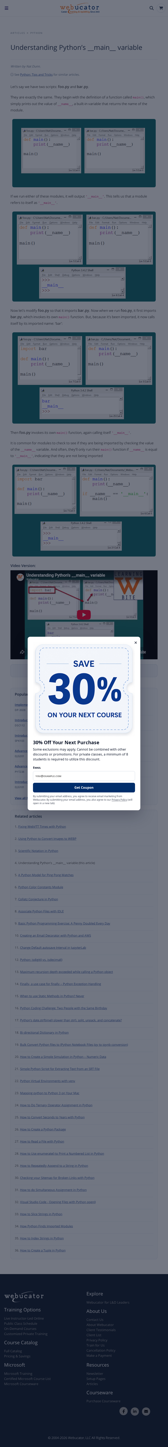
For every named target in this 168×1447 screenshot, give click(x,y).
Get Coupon (84, 787)
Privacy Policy (119, 799)
